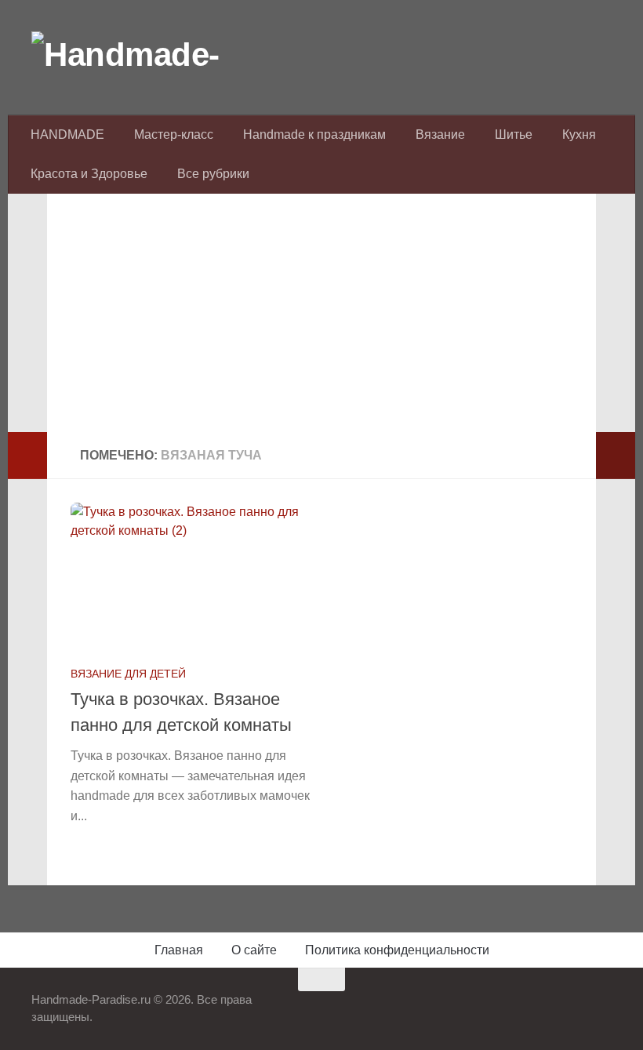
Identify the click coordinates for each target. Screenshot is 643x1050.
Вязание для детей (128, 673)
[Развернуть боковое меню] (27, 455)
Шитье (513, 134)
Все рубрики (213, 173)
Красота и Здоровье (89, 173)
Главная (178, 950)
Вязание (440, 134)
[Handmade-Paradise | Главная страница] (149, 54)
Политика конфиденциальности (397, 950)
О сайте (254, 950)
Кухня (579, 134)
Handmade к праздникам (314, 134)
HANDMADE (67, 134)
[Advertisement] (321, 322)
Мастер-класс (173, 134)
